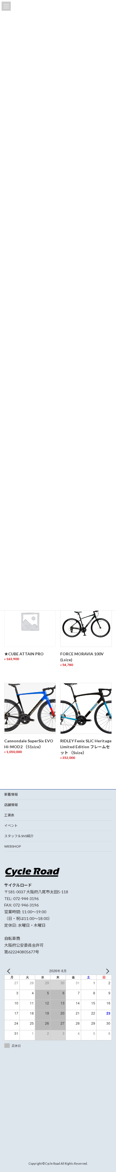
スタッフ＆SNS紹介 (19, 836)
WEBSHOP (12, 846)
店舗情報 (11, 805)
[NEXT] (106, 971)
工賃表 (9, 815)
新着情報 (11, 794)
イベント (11, 825)
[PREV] (9, 971)
